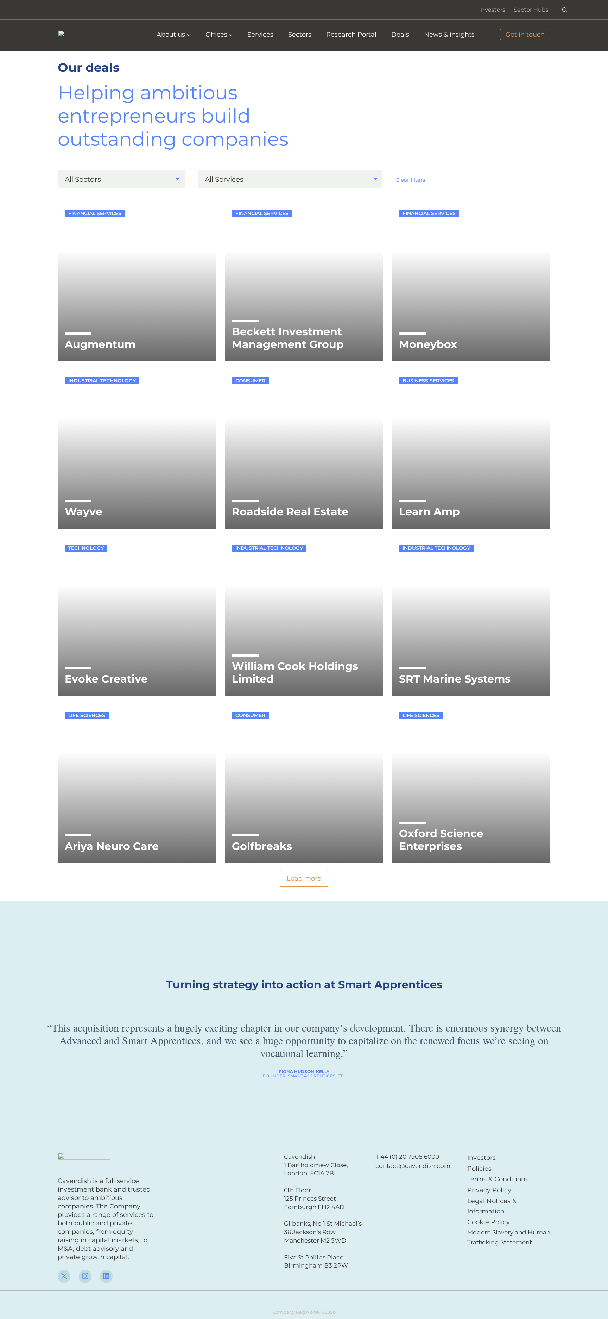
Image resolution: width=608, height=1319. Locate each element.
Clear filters (410, 179)
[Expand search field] (565, 10)
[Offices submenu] (231, 35)
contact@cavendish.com (412, 1165)
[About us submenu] (189, 35)
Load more (304, 878)
